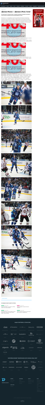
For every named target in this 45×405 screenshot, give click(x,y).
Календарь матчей (31, 380)
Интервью (22, 6)
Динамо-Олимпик (41, 6)
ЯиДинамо (35, 6)
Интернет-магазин (5, 382)
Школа (31, 6)
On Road (26, 6)
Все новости (3, 6)
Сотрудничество (39, 383)
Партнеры (38, 381)
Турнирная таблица (31, 381)
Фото (14, 6)
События (18, 6)
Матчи (8, 6)
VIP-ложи (12, 381)
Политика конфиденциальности (40, 391)
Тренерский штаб (21, 381)
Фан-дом (12, 386)
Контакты (38, 388)
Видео (11, 6)
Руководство (39, 380)
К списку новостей (4, 298)
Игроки (20, 380)
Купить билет (13, 380)
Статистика (30, 383)
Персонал (20, 383)
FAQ (37, 387)
